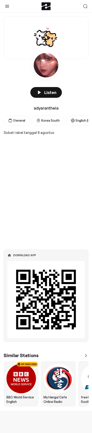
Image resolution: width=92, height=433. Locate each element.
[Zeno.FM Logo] (46, 6)
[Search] (85, 6)
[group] (46, 384)
